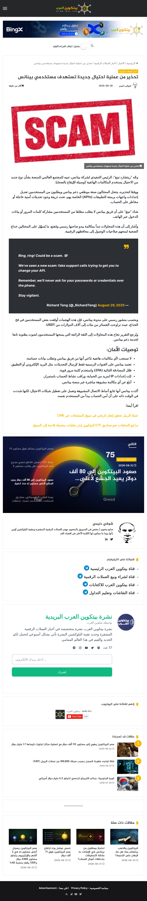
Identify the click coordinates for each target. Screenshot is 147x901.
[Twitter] (80, 894)
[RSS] (66, 894)
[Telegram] (71, 894)
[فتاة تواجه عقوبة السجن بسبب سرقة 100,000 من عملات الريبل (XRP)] (127, 767)
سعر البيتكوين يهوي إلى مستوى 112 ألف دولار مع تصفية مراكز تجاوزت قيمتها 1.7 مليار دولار (62, 744)
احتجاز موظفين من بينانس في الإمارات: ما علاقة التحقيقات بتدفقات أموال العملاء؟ (91, 853)
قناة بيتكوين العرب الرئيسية (112, 569)
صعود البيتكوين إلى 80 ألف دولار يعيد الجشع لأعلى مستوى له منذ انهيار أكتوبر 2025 (102, 475)
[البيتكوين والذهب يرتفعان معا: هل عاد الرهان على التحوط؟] (124, 837)
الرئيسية (131, 63)
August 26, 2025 (111, 305)
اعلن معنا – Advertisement (54, 888)
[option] (73, 474)
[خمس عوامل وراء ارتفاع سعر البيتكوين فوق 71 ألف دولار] (57, 837)
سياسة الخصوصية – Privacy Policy (89, 888)
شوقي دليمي (125, 85)
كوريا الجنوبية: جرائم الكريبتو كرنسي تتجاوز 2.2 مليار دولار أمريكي (76, 778)
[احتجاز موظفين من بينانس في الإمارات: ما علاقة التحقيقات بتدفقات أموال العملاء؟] (90, 837)
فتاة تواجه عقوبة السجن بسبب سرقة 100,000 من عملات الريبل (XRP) (73, 761)
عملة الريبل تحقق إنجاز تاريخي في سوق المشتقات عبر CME (97, 415)
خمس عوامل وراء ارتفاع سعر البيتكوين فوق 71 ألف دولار (57, 852)
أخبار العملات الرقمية (105, 63)
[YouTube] (76, 894)
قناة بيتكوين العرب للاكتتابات (111, 585)
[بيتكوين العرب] (73, 8)
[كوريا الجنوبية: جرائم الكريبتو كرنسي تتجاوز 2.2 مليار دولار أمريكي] (127, 784)
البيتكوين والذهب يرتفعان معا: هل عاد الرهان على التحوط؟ (126, 852)
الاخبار (121, 63)
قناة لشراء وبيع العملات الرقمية (109, 577)
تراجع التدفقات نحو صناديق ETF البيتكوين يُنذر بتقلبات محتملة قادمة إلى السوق (85, 425)
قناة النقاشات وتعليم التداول (112, 593)
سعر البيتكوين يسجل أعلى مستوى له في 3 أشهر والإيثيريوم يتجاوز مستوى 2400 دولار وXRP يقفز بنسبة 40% (23, 855)
